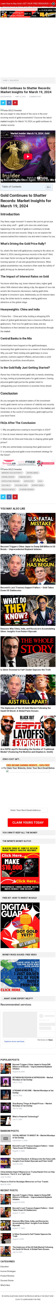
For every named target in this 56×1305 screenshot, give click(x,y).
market (4, 121)
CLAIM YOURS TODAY (28, 822)
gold (19, 117)
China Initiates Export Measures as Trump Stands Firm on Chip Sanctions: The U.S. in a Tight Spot (28, 1173)
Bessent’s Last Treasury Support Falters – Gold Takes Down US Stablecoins (33, 1147)
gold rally (6, 485)
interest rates (37, 485)
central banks (32, 473)
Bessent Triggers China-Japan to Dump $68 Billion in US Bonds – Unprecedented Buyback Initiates (32, 1066)
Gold (5, 195)
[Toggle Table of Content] (47, 187)
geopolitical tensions (10, 481)
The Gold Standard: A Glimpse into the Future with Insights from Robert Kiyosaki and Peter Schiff (34, 1160)
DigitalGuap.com (11, 1296)
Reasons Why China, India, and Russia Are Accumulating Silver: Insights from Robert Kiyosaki (31, 1223)
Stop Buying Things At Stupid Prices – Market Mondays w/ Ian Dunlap (32, 1105)
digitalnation (6, 97)
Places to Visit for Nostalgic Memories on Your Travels (24, 1182)
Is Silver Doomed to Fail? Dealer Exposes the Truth (26, 670)
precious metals (8, 489)
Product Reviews (7, 1276)
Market (23, 200)
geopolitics (28, 481)
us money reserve (26, 489)
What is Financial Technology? (26, 1117)
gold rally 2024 (21, 485)
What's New (5, 1285)
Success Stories (7, 1280)
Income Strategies (8, 1271)
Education (14, 80)
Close (53, 4)
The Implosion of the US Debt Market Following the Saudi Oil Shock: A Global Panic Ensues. (33, 1248)
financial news (25, 477)
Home (5, 80)
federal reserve (8, 477)
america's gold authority (12, 473)
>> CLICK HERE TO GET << (40, 12)
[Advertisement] (28, 47)
